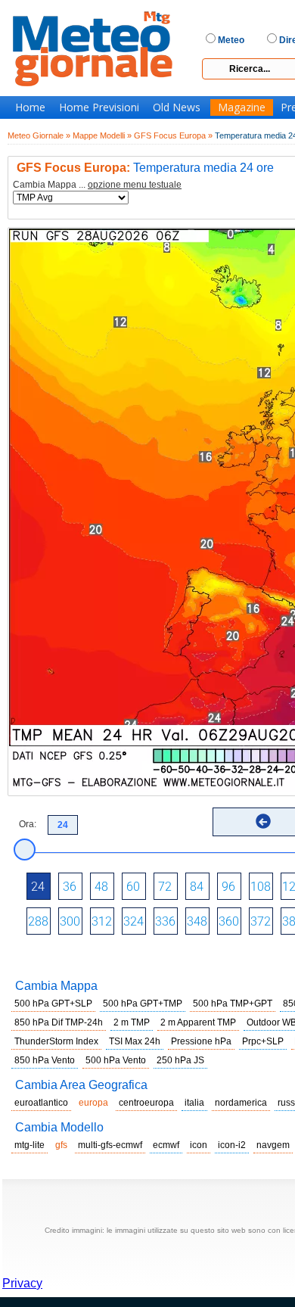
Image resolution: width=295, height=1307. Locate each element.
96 (228, 886)
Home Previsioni (99, 107)
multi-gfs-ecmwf (110, 1145)
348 (197, 921)
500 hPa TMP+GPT (232, 1003)
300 (70, 921)
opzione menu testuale (135, 184)
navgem (273, 1145)
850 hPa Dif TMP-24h (58, 1022)
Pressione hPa (201, 1041)
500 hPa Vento (115, 1060)
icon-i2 (232, 1145)
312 (102, 921)
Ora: (27, 824)
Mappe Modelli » (102, 135)
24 (38, 886)
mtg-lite (29, 1145)
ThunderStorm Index (56, 1041)
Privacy (22, 1283)
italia (194, 1102)
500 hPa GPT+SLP (53, 1003)
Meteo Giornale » (39, 135)
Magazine (242, 107)
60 (133, 886)
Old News (176, 107)
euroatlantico (41, 1102)
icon (198, 1145)
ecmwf (166, 1145)
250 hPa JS (180, 1060)
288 (38, 921)
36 (69, 886)
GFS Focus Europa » (173, 135)
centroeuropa (146, 1102)
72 (165, 886)
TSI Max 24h (134, 1041)
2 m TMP (131, 1022)
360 (229, 921)
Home (30, 107)
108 (260, 886)
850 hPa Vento (44, 1060)
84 (196, 886)
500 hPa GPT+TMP (142, 1003)
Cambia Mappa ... (97, 185)
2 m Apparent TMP (198, 1022)
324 (133, 921)
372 (260, 921)
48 (101, 886)
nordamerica (241, 1102)
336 (165, 921)
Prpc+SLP (263, 1041)
